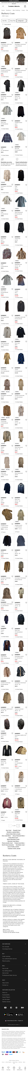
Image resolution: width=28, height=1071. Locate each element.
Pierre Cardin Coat (7, 843)
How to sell (5, 968)
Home (3, 10)
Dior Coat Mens (6, 836)
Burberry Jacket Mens (13, 832)
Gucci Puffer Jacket (13, 847)
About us (4, 992)
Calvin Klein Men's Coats (13, 834)
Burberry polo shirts (8, 931)
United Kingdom (8, 1062)
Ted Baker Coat (20, 845)
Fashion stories (6, 1001)
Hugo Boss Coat (13, 837)
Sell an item (5, 973)
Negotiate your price (6, 162)
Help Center (5, 983)
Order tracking (6, 956)
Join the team (6, 999)
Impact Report (6, 997)
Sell (3, 965)
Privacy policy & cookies (13, 1024)
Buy (3, 953)
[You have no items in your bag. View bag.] (25, 6)
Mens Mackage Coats (13, 839)
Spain (24, 1062)
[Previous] (10, 825)
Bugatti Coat (17, 830)
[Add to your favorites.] (12, 43)
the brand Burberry (18, 865)
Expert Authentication (22, 162)
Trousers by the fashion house (11, 932)
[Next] (18, 825)
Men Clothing (16, 10)
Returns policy (6, 961)
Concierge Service (7, 949)
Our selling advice (7, 971)
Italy (14, 1063)
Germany (20, 1062)
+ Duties (6, 529)
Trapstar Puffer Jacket (14, 848)
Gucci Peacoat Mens (18, 836)
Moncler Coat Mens (13, 841)
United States (15, 1062)
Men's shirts (6, 929)
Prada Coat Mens (19, 843)
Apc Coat (8, 830)
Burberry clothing (7, 919)
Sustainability (6, 995)
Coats (23, 10)
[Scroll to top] (23, 825)
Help (3, 980)
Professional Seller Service (9, 975)
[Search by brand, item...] (2, 6)
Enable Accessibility (14, 0)
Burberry (8, 10)
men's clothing (13, 886)
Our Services (6, 944)
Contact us (5, 985)
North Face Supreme (8, 845)
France (3, 1062)
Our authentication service (9, 959)
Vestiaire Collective (8, 990)
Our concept (5, 946)
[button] (25, 6)
